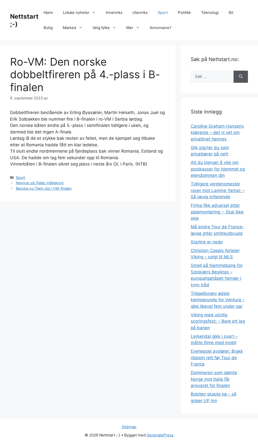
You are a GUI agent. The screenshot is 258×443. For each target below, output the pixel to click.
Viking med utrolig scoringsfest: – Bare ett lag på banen (218, 321)
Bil (231, 12)
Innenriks (114, 12)
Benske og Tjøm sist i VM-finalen (44, 188)
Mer (129, 27)
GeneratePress (160, 435)
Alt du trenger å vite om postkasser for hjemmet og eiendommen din (218, 169)
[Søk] (241, 77)
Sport (163, 12)
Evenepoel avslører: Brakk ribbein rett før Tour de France (217, 358)
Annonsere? (160, 27)
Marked (69, 27)
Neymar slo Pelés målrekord (39, 183)
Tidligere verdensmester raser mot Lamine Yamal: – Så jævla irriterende (218, 190)
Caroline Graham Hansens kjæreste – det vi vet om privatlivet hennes (217, 133)
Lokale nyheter (76, 12)
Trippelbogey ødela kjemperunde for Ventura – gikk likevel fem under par (218, 300)
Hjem (48, 12)
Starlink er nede (207, 241)
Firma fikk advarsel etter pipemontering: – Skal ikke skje (217, 212)
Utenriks (140, 12)
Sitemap (129, 426)
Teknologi (210, 12)
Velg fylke (101, 27)
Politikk (184, 12)
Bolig (48, 27)
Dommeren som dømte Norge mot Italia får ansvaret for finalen (214, 379)
